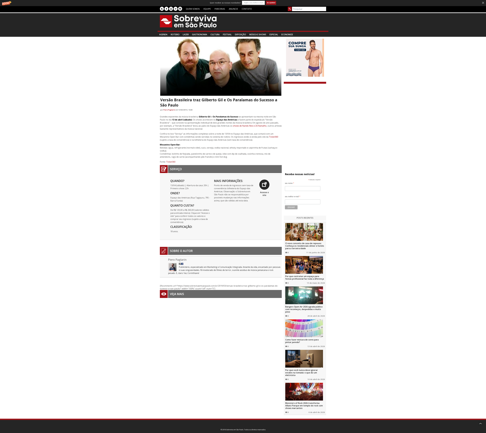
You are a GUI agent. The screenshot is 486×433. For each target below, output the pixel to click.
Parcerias (220, 8)
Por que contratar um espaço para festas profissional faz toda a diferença (304, 277)
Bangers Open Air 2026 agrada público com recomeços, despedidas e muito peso (304, 309)
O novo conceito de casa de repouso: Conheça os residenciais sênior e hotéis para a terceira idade (304, 246)
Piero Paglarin (169, 110)
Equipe (207, 8)
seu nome (289, 183)
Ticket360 (273, 136)
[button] (243, 2)
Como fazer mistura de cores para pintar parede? (302, 341)
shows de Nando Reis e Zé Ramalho (250, 125)
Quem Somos (193, 8)
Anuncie (233, 8)
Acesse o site (264, 194)
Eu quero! (271, 3)
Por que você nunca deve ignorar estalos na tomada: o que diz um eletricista (301, 373)
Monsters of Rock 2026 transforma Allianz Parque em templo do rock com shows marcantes (304, 406)
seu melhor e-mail (292, 197)
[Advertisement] (280, 23)
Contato (247, 8)
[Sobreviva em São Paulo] (188, 21)
